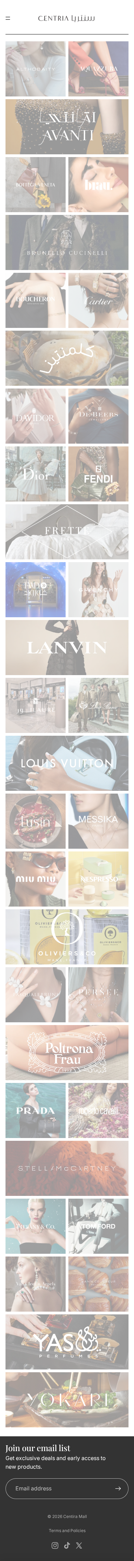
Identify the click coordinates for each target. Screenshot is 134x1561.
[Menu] (8, 18)
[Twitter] (79, 1545)
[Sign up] (118, 1488)
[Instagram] (55, 1545)
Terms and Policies (67, 1530)
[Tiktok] (67, 1545)
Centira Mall (75, 1516)
